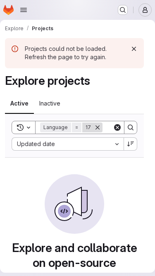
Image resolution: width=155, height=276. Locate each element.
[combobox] (68, 144)
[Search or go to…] (123, 10)
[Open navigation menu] (23, 10)
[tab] (19, 103)
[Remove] (98, 127)
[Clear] (117, 127)
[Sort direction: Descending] (130, 144)
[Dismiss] (134, 49)
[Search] (130, 127)
